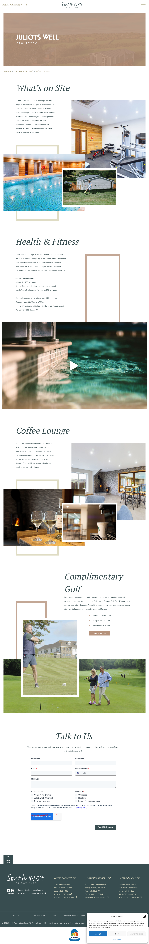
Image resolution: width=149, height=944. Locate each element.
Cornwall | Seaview (129, 877)
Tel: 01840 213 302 (93, 894)
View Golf (99, 633)
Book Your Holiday (12, 4)
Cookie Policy (116, 940)
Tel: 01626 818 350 (62, 894)
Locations (6, 71)
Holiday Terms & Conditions (74, 915)
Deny (117, 934)
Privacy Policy (16, 915)
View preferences (136, 934)
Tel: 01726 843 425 (126, 894)
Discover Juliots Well (23, 71)
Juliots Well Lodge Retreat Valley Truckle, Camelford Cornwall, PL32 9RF (95, 887)
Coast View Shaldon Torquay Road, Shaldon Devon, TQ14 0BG (63, 887)
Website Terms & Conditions (45, 915)
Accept (98, 934)
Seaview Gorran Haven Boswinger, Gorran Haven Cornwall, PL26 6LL (129, 887)
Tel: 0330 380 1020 (36, 893)
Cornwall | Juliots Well (98, 877)
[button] (144, 916)
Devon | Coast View (65, 877)
